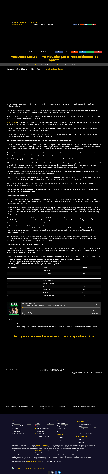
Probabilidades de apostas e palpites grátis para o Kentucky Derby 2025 (52, 407)
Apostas (67, 64)
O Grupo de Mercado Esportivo (34, 461)
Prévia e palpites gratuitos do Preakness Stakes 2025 (20, 406)
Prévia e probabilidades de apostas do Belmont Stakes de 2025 (87, 373)
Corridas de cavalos (74, 64)
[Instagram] (49, 472)
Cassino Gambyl (39, 450)
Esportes (42, 24)
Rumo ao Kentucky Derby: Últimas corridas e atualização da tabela (84, 407)
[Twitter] (59, 472)
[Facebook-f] (56, 472)
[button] (75, 24)
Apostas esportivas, (13, 51)
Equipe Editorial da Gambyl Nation (52, 69)
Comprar (50, 24)
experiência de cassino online (42, 445)
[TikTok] (52, 472)
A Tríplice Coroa (12, 122)
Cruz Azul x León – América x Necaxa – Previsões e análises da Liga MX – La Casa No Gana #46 (52, 369)
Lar (6, 51)
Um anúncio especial (11, 369)
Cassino (36, 24)
